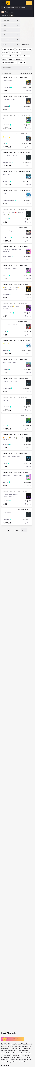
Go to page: (15, 530)
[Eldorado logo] (8, 3)
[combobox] (10, 20)
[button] (8, 49)
